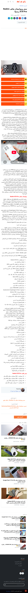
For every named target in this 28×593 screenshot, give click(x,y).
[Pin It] (20, 18)
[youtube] (21, 573)
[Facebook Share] (25, 18)
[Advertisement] (14, 45)
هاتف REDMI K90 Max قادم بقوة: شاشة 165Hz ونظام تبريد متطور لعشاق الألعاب (11, 538)
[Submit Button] (5, 584)
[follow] (15, 1)
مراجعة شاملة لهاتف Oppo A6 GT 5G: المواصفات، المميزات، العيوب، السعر (16, 459)
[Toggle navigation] (8, 2)
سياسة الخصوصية (18, 561)
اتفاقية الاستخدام (18, 563)
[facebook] (23, 573)
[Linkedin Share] (17, 18)
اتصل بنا (20, 565)
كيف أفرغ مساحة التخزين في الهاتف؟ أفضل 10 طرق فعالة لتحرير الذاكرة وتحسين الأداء (10, 531)
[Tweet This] (22, 18)
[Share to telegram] (9, 18)
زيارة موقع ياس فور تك (15, 391)
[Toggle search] (10, 1)
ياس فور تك (8, 591)
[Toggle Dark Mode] (13, 2)
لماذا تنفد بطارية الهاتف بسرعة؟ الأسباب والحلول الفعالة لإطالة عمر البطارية (12, 524)
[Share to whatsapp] (12, 18)
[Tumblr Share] (14, 18)
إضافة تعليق (19, 417)
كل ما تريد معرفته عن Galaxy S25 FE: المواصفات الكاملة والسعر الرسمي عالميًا (16, 502)
